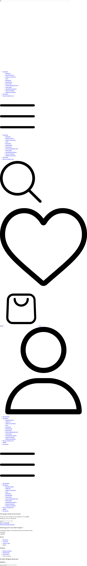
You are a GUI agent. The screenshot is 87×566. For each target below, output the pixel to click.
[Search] (16, 565)
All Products (5, 94)
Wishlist (4, 442)
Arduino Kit (7, 73)
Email (1, 532)
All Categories (6, 416)
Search (1, 565)
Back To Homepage (4, 523)
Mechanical (8, 80)
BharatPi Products (9, 75)
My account (5, 444)
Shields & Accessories (10, 92)
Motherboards (8, 82)
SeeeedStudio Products (11, 89)
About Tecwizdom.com (8, 96)
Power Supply (8, 87)
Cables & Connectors (10, 77)
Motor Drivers (8, 83)
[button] (43, 115)
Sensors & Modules (9, 90)
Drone (6, 78)
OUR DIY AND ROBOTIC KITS (11, 85)
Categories (5, 71)
